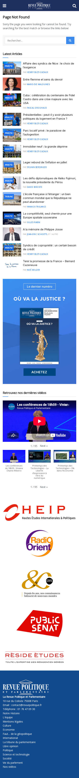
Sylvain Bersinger (37, 167)
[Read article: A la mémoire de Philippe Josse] (12, 234)
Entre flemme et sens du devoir (43, 79)
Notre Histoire (11, 713)
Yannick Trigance (36, 206)
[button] (43, 446)
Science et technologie (16, 754)
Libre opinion (10, 746)
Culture (7, 725)
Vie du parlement (13, 762)
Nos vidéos (9, 766)
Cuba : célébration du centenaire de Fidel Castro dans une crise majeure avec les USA (49, 99)
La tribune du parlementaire (19, 742)
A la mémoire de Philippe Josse (43, 229)
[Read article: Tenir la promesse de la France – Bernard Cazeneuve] (12, 265)
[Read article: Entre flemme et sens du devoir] (12, 84)
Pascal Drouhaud (37, 108)
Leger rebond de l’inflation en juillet (45, 162)
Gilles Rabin (33, 222)
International (10, 738)
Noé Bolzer (33, 270)
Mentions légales (13, 721)
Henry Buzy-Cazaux (37, 72)
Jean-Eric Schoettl (37, 234)
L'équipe (8, 717)
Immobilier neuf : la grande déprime (45, 146)
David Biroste (34, 187)
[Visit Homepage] (39, 5)
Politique (8, 750)
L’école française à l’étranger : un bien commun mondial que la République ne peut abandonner (47, 198)
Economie (9, 729)
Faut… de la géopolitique (17, 734)
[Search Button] (74, 5)
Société (7, 758)
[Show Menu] (4, 5)
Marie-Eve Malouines (38, 84)
